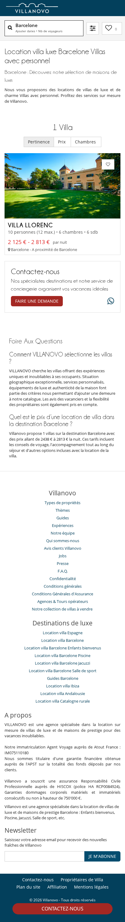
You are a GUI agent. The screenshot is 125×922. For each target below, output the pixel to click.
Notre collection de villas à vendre (62, 609)
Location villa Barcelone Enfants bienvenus (62, 648)
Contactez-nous (62, 908)
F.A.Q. (63, 571)
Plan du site (28, 887)
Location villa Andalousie (62, 693)
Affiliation (57, 887)
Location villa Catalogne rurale (62, 701)
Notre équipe (63, 533)
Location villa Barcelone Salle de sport (62, 670)
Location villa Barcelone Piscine (62, 655)
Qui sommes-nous (62, 540)
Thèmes (63, 510)
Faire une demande (37, 301)
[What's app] (109, 301)
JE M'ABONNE (102, 856)
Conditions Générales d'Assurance (62, 594)
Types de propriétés (62, 502)
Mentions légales (91, 887)
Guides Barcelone (62, 678)
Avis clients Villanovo (62, 548)
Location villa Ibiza (62, 686)
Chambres (86, 142)
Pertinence (39, 142)
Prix (62, 142)
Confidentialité (62, 578)
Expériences (62, 525)
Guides (62, 518)
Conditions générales (63, 586)
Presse (63, 563)
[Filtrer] (92, 28)
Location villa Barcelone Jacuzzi (62, 663)
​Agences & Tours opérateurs (62, 601)
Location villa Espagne (63, 632)
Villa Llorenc (30, 225)
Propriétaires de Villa (82, 879)
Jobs (62, 556)
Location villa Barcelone (62, 640)
